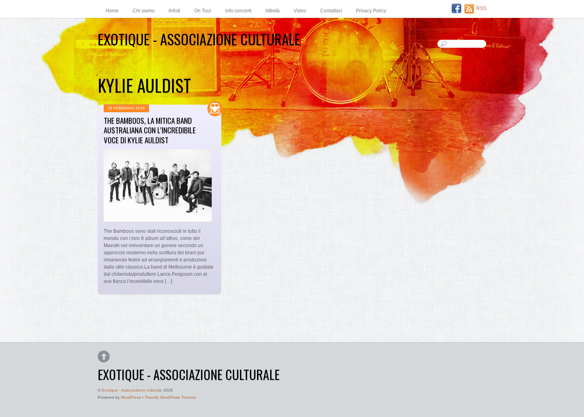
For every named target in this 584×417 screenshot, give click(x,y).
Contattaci (331, 11)
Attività (272, 11)
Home (112, 11)
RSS (481, 8)
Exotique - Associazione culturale (132, 390)
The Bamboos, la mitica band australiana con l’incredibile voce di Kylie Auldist (150, 130)
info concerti (238, 11)
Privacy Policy (371, 11)
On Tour (202, 11)
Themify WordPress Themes (170, 397)
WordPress (131, 397)
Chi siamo (144, 11)
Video (300, 11)
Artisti (174, 11)
